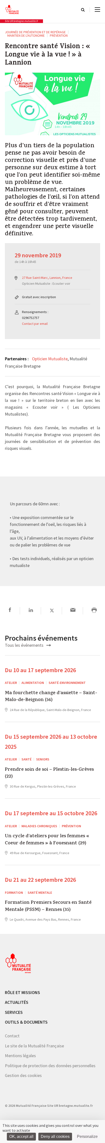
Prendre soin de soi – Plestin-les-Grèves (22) (49, 774)
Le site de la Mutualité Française (34, 1045)
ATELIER (11, 682)
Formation (14, 892)
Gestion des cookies (23, 1075)
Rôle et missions (22, 992)
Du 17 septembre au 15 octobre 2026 (51, 813)
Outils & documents (26, 1022)
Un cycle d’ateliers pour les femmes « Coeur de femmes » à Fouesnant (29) (47, 840)
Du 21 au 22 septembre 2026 (40, 879)
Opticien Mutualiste (50, 359)
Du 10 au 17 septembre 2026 (40, 670)
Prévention (59, 35)
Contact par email (35, 323)
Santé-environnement (67, 682)
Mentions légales (20, 1055)
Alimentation (32, 682)
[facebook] (9, 610)
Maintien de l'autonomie (26, 35)
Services (14, 1012)
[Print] (94, 610)
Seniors (42, 759)
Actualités (16, 1002)
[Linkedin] (31, 610)
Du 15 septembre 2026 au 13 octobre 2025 (51, 741)
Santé (26, 759)
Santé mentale (40, 892)
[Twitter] (51, 610)
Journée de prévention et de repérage (35, 32)
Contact (12, 1036)
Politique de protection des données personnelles (50, 1065)
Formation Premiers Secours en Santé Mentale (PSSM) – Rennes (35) (48, 907)
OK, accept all (21, 1136)
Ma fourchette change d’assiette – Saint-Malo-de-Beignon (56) (51, 697)
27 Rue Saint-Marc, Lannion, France (47, 277)
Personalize (87, 1136)
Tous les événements (24, 645)
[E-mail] (72, 610)
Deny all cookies (55, 1136)
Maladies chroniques (39, 826)
